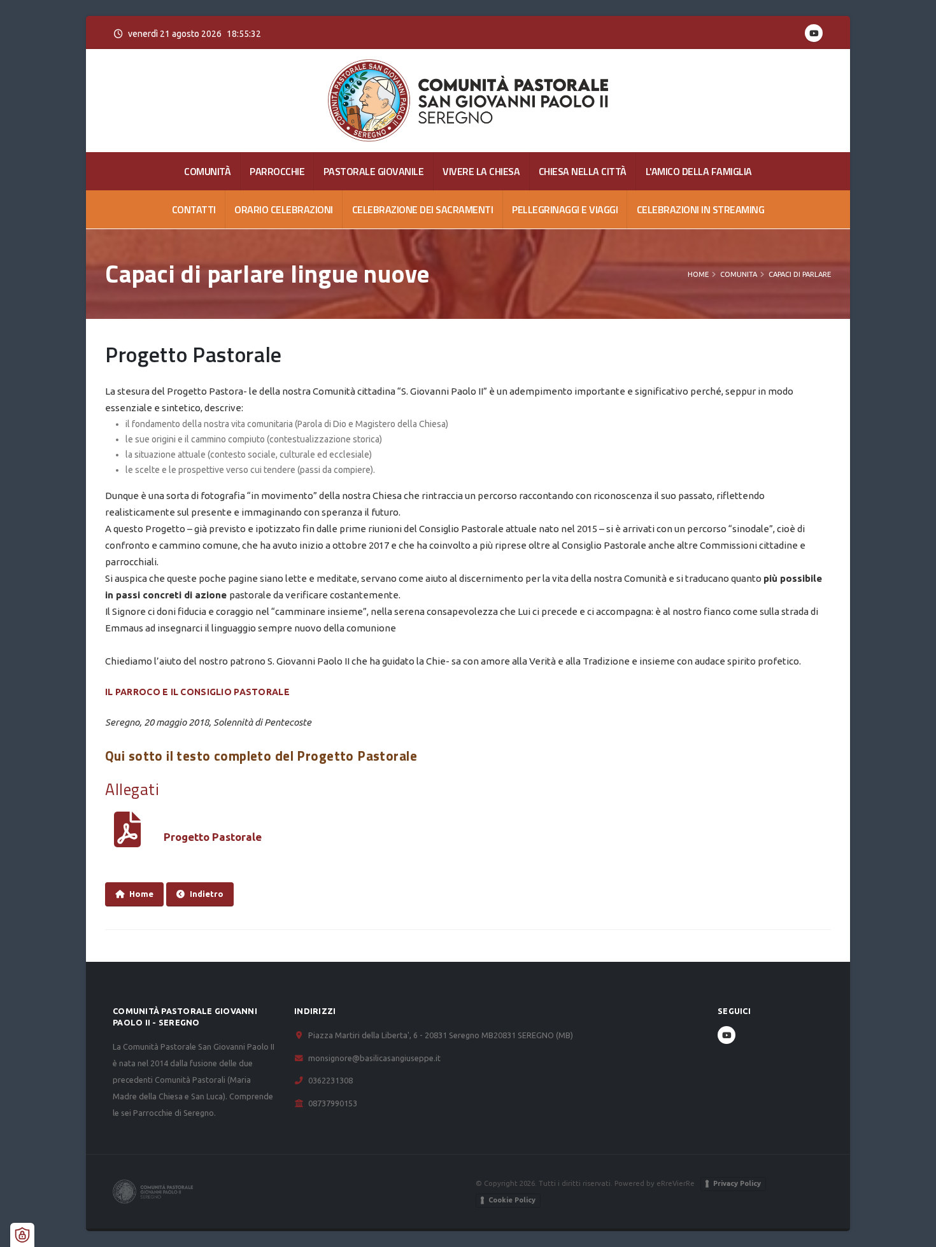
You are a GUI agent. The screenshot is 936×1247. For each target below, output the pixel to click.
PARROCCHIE (277, 171)
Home (698, 274)
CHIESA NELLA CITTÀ (583, 171)
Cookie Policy (511, 1200)
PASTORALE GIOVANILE (373, 171)
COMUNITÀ (207, 171)
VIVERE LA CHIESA (481, 171)
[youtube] (814, 33)
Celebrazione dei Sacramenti (422, 209)
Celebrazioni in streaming (701, 209)
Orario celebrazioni (283, 209)
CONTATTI (194, 209)
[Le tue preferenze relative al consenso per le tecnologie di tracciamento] (22, 1235)
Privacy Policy (737, 1183)
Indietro (206, 893)
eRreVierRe (675, 1183)
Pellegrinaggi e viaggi (565, 209)
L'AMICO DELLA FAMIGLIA (699, 171)
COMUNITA (738, 274)
